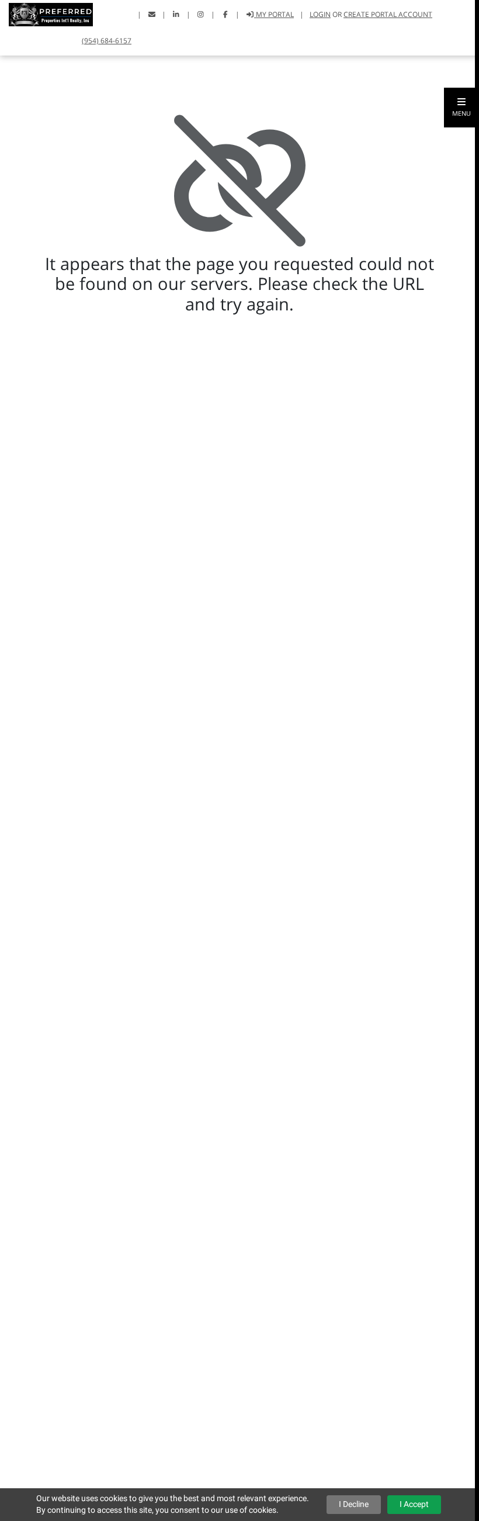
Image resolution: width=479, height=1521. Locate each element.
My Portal (274, 14)
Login (320, 14)
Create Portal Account (387, 14)
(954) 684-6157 (106, 41)
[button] (461, 107)
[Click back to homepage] (46, 13)
